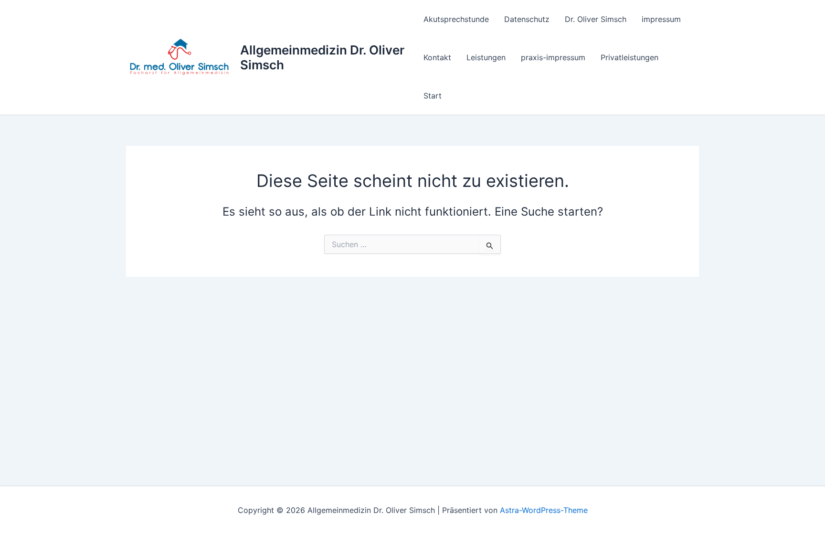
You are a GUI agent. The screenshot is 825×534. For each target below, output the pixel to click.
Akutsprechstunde (456, 19)
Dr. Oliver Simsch (595, 19)
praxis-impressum (553, 57)
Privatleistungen (629, 57)
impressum (661, 19)
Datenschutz (527, 19)
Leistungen (486, 57)
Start (432, 95)
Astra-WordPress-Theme (544, 510)
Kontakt (437, 57)
